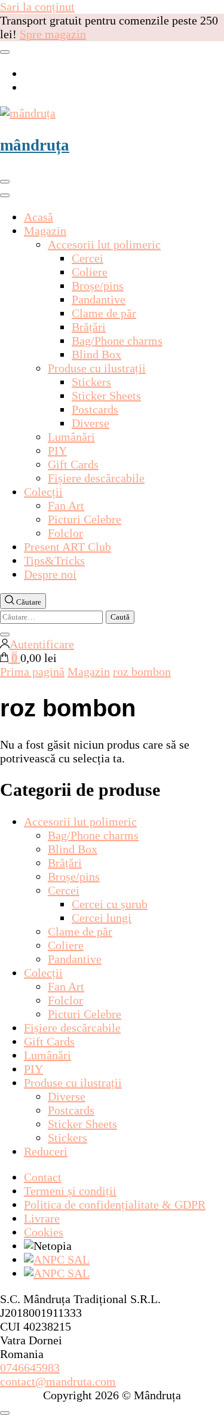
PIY (57, 450)
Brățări (89, 326)
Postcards (95, 409)
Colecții (43, 491)
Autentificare (42, 644)
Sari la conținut (37, 6)
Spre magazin (53, 34)
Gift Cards (73, 464)
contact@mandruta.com (58, 1381)
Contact (43, 1177)
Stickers (91, 381)
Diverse (90, 423)
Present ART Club (67, 546)
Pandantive (98, 299)
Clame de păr (104, 313)
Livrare (42, 1218)
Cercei (87, 258)
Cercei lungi (101, 917)
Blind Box (96, 354)
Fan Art (66, 505)
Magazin (45, 230)
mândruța (34, 145)
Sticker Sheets (106, 395)
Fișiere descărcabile (96, 478)
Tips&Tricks (54, 560)
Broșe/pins (98, 285)
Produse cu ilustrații (97, 368)
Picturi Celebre (84, 519)
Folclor (65, 533)
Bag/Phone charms (117, 340)
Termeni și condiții (70, 1190)
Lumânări (71, 436)
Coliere (90, 271)
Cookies (43, 1232)
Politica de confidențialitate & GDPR (114, 1204)
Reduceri (45, 1151)
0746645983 (30, 1367)
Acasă (38, 216)
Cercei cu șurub (110, 904)
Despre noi (50, 574)
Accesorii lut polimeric (104, 244)
